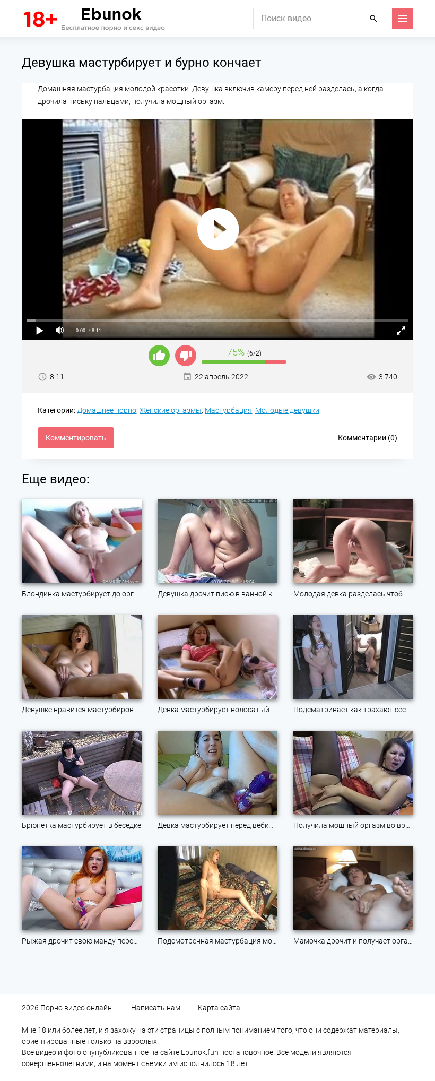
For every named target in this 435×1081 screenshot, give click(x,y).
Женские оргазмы (171, 410)
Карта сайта (219, 1008)
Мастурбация (228, 410)
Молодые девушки (287, 410)
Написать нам (155, 1008)
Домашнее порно (106, 410)
